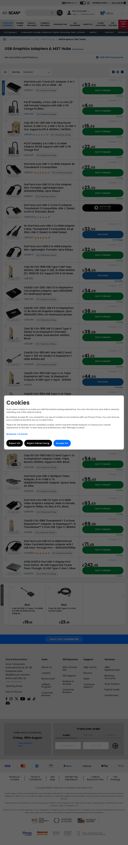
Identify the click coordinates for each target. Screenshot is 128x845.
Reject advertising (38, 443)
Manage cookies (17, 434)
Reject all (14, 443)
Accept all (62, 443)
